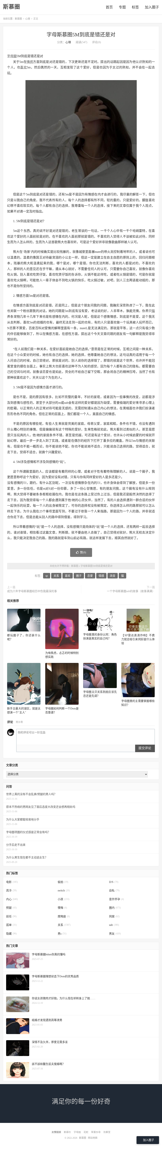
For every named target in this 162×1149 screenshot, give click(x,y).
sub (114, 924)
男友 (115, 933)
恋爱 (90, 575)
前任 (11, 916)
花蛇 (86, 1132)
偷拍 (63, 882)
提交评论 (144, 748)
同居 (114, 916)
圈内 (115, 907)
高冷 (11, 890)
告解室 (106, 1132)
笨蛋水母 (96, 1132)
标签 (135, 7)
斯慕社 (67, 1132)
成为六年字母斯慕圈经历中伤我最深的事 (32, 591)
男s (62, 933)
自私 (114, 890)
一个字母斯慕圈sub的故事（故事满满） (131, 591)
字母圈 (12, 56)
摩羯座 (64, 916)
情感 (30, 62)
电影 (12, 882)
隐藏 (11, 933)
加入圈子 (152, 7)
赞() (83, 552)
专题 (122, 7)
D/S (113, 882)
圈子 (79, 575)
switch (64, 890)
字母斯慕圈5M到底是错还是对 (81, 35)
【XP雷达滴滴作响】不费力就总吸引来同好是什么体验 (138, 639)
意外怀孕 (116, 899)
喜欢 (23, 67)
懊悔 (62, 907)
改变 (112, 575)
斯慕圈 (11, 7)
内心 (12, 899)
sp (46, 575)
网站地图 (92, 1138)
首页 (109, 7)
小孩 (63, 899)
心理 (27, 18)
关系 (56, 575)
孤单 (11, 924)
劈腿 (11, 907)
